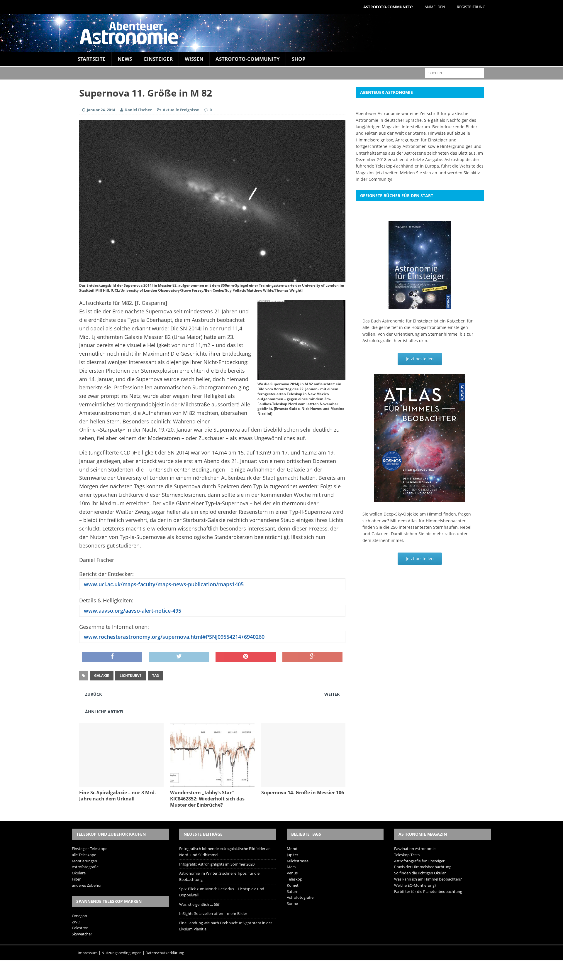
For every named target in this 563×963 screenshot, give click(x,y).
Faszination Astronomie (414, 848)
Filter (76, 879)
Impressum (88, 952)
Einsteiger (158, 58)
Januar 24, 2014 (101, 109)
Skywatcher (82, 934)
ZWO (76, 922)
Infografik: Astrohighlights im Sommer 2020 (217, 864)
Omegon (79, 915)
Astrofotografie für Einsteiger (419, 861)
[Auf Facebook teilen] (112, 657)
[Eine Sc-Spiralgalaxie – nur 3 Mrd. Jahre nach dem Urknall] (121, 783)
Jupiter (292, 854)
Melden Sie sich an (418, 172)
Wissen (194, 58)
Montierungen (84, 861)
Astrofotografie (85, 866)
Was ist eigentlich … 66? (199, 904)
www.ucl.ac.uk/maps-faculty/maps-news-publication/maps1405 (163, 584)
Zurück (93, 694)
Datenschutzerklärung (164, 952)
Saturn (293, 891)
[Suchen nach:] (454, 72)
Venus (292, 873)
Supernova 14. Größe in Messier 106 (302, 792)
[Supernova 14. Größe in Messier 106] (303, 783)
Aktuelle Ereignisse (181, 109)
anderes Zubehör (87, 885)
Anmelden (435, 6)
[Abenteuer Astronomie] (281, 33)
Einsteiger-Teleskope (89, 848)
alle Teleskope (84, 854)
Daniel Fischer (138, 109)
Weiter (332, 694)
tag (155, 675)
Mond (292, 848)
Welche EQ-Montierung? (415, 885)
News (125, 58)
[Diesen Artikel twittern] (179, 657)
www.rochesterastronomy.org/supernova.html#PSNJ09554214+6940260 (173, 636)
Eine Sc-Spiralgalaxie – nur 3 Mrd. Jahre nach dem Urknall (117, 795)
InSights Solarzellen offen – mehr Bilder (213, 913)
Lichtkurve (131, 675)
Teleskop (294, 879)
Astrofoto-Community (248, 58)
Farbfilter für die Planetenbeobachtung (428, 891)
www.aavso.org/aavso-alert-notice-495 (131, 610)
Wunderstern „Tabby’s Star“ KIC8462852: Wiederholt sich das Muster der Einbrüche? (207, 798)
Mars (291, 866)
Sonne (292, 903)
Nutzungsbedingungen (121, 952)
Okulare (79, 873)
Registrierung (471, 6)
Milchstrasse (297, 861)
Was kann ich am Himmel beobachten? (428, 879)
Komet (293, 885)
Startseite (92, 58)
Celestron (80, 927)
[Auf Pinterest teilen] (246, 657)
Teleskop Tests (407, 854)
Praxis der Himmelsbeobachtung (422, 866)
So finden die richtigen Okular (420, 873)
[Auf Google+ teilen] (312, 657)
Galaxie (101, 675)
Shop (299, 58)
